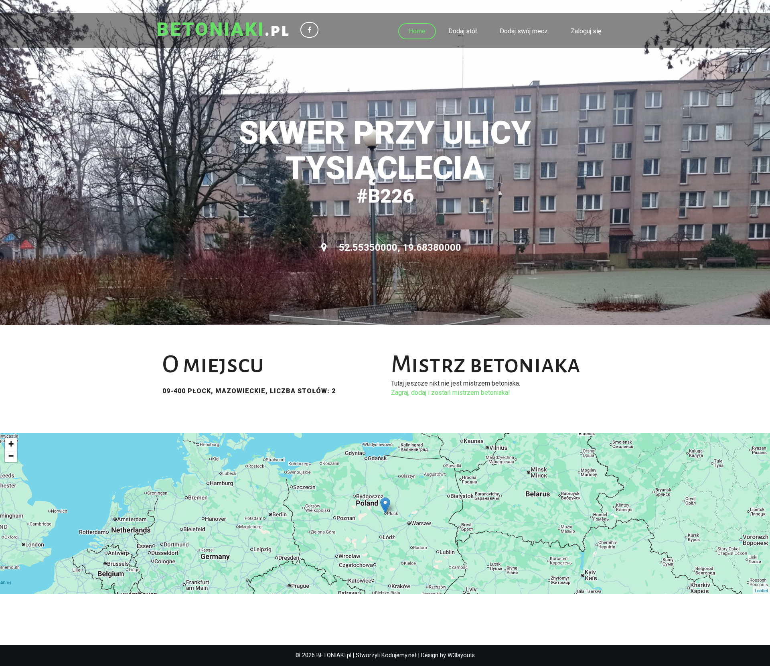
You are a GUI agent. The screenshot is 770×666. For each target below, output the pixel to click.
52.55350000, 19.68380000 (398, 247)
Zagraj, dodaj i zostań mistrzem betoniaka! (450, 392)
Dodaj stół (462, 31)
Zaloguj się (586, 31)
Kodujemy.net (399, 655)
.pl (223, 30)
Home (417, 31)
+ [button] (11, 444)
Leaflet (761, 590)
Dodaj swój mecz (524, 31)
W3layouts (461, 655)
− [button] (11, 456)
